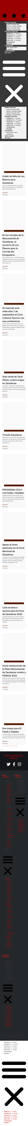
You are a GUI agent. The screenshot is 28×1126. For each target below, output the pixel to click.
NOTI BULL (8, 52)
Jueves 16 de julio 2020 (12, 24)
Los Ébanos (9, 134)
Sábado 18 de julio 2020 (13, 28)
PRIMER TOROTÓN (10, 22)
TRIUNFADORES (10, 42)
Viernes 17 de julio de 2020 (13, 26)
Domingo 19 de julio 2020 (13, 114)
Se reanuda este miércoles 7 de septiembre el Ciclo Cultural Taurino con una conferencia (13, 315)
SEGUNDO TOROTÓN (11, 31)
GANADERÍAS (9, 45)
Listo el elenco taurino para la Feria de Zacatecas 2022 (13, 611)
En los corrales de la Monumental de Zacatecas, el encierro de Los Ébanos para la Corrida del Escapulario (12, 245)
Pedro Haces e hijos (11, 47)
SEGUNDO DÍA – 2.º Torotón (14, 35)
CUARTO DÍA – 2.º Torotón (13, 38)
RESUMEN (9, 129)
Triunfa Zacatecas (12, 435)
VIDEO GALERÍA (9, 136)
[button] (14, 81)
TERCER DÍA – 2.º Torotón (13, 37)
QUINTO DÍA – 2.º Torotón (13, 40)
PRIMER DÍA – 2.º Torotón (13, 33)
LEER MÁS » (5, 192)
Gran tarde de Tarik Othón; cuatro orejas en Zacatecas (13, 380)
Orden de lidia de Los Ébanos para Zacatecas (13, 179)
